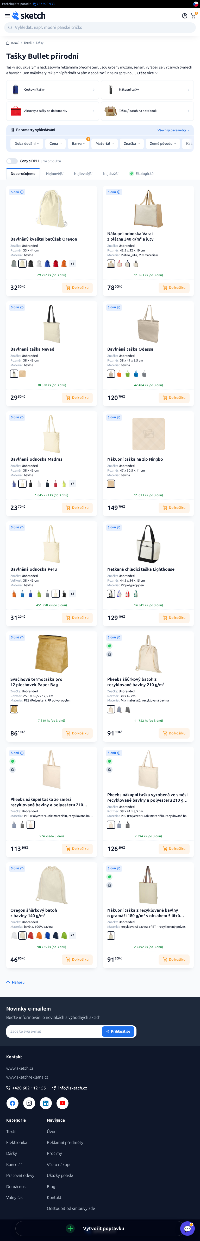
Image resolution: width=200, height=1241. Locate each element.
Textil (28, 43)
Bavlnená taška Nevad (32, 349)
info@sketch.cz (72, 1088)
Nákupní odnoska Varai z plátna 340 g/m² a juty (130, 236)
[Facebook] (12, 1103)
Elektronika (16, 1142)
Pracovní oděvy (20, 1175)
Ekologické (145, 174)
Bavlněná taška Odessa (130, 349)
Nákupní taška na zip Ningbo (135, 459)
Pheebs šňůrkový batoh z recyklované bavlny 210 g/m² (135, 682)
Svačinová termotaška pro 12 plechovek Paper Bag (36, 682)
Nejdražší (110, 174)
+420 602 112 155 (29, 1088)
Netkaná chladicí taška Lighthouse (140, 569)
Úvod (52, 1131)
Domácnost (16, 1186)
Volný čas (14, 1197)
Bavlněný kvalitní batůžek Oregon (43, 239)
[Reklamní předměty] (7, 16)
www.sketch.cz (19, 1068)
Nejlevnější (83, 174)
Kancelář (14, 1164)
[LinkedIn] (46, 1103)
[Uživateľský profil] (185, 15)
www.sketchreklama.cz (27, 1077)
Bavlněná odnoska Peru (33, 569)
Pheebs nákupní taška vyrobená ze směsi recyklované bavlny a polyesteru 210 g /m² (147, 800)
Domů (15, 43)
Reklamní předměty (65, 1142)
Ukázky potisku (60, 1175)
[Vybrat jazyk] (196, 4)
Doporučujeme (23, 174)
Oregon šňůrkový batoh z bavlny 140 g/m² (33, 913)
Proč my (54, 1153)
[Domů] (28, 16)
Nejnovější (55, 174)
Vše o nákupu (59, 1164)
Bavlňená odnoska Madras (36, 459)
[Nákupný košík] (193, 15)
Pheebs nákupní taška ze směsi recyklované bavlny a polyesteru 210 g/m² (46, 805)
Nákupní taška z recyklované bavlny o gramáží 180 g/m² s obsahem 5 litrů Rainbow (143, 916)
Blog (51, 1186)
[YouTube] (62, 1103)
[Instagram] (29, 1103)
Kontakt (54, 1197)
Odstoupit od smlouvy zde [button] (71, 1208)
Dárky (11, 1153)
